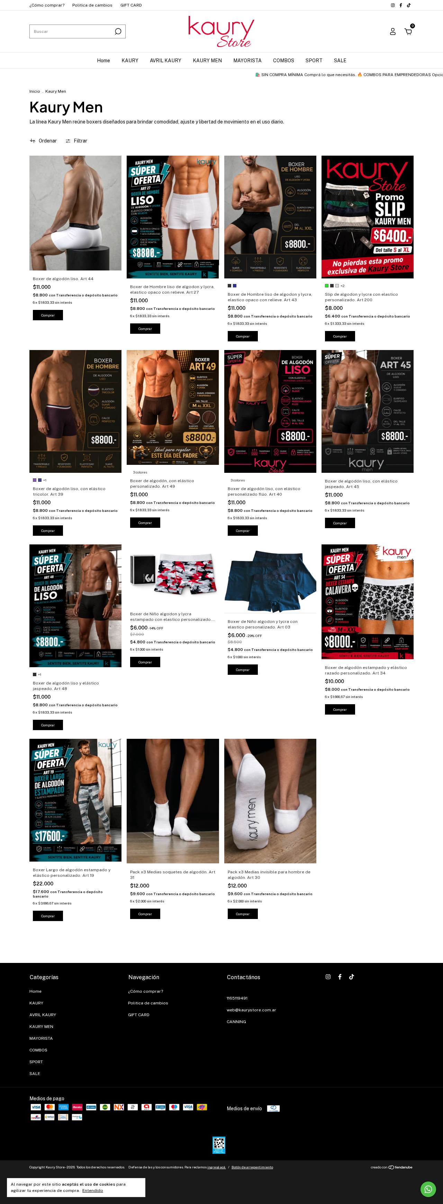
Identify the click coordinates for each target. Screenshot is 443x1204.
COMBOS (283, 60)
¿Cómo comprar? (46, 5)
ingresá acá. (216, 1167)
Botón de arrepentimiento (252, 1167)
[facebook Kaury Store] (401, 5)
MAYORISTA (247, 60)
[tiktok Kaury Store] (409, 5)
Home (103, 60)
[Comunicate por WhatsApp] (428, 1189)
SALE (340, 60)
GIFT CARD (131, 5)
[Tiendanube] (392, 1168)
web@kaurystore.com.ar (251, 1010)
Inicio (34, 91)
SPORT (314, 60)
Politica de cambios (92, 5)
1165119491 (237, 998)
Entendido (92, 1190)
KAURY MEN (207, 60)
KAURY (129, 60)
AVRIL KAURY (165, 60)
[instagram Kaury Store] (393, 5)
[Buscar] (117, 31)
